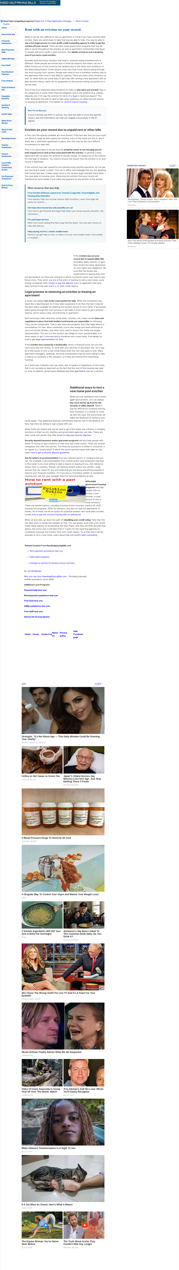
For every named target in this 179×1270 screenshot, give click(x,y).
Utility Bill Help (8, 59)
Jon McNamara (34, 571)
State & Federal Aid (8, 88)
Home (4, 28)
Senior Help (7, 114)
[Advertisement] (59, 11)
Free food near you (33, 600)
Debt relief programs (39, 557)
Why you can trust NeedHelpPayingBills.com (45, 576)
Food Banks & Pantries (7, 73)
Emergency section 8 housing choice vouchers (52, 563)
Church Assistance (6, 155)
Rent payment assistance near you (46, 551)
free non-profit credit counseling (81, 535)
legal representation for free (49, 339)
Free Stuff (6, 65)
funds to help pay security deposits (74, 435)
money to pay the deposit (60, 283)
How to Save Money (7, 186)
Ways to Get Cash (7, 130)
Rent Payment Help (8, 51)
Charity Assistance (6, 146)
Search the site (8, 34)
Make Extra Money (7, 121)
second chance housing (75, 102)
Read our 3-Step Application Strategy (53, 21)
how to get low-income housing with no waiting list (56, 514)
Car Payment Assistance (7, 177)
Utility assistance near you (37, 606)
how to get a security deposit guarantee (50, 452)
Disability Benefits (6, 97)
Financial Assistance (6, 42)
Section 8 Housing (6, 106)
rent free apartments (75, 371)
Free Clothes (7, 81)
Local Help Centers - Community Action (7, 166)
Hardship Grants (9, 138)
